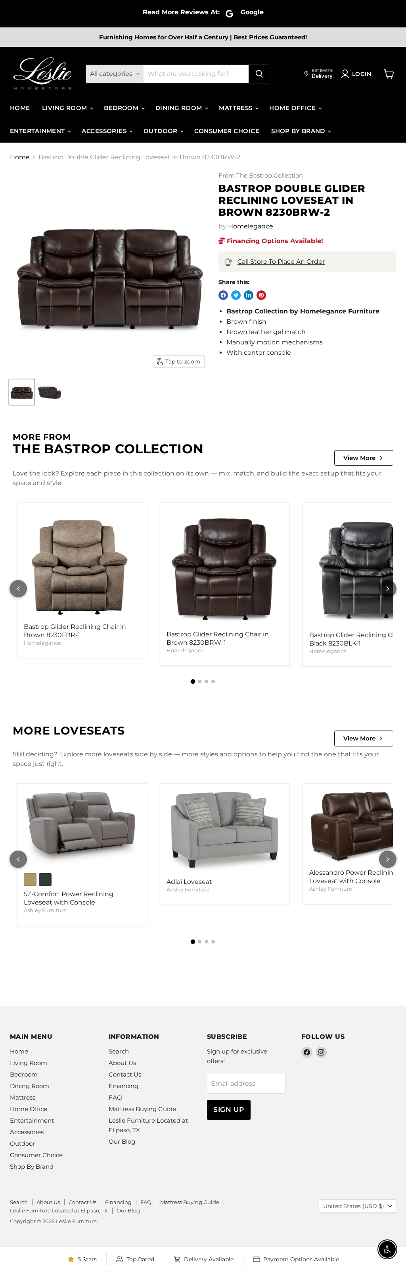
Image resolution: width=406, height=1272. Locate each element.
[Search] (259, 74)
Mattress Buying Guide (142, 1109)
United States (353, 1206)
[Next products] (387, 588)
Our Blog (122, 1141)
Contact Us (125, 1074)
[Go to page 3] (206, 681)
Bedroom (122, 108)
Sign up (228, 1109)
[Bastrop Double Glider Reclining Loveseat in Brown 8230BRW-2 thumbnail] (21, 392)
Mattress (236, 108)
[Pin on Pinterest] (261, 295)
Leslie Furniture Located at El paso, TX (59, 1210)
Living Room (65, 108)
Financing (123, 1086)
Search (119, 1051)
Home (20, 108)
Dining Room (179, 108)
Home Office (293, 108)
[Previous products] (18, 588)
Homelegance (250, 226)
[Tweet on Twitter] (236, 295)
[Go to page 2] (199, 681)
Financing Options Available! (274, 241)
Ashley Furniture (45, 910)
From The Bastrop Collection (260, 175)
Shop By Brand (299, 131)
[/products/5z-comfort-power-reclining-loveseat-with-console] (82, 829)
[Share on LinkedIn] (248, 295)
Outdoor (162, 131)
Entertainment (38, 131)
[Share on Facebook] (223, 295)
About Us (122, 1063)
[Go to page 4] (213, 681)
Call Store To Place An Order (281, 261)
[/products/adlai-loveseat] (225, 832)
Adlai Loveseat (189, 881)
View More (359, 458)
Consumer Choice (226, 131)
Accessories (105, 131)
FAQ (115, 1097)
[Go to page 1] (193, 681)
